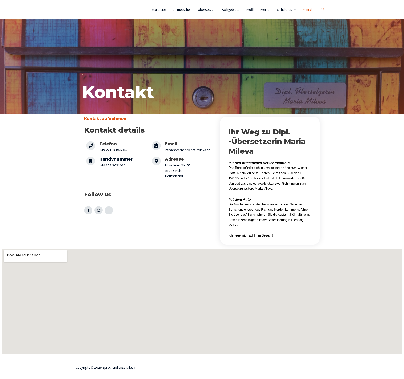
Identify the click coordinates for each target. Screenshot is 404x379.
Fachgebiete (230, 9)
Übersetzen (206, 9)
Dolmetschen (181, 9)
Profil (250, 9)
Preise (264, 9)
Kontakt (308, 9)
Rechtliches (284, 9)
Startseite (159, 9)
